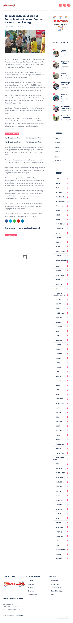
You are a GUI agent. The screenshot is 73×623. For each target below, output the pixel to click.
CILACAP (61, 242)
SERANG (61, 491)
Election (31, 591)
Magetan (61, 381)
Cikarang (61, 237)
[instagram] (40, 617)
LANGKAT (61, 358)
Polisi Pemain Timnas (60, 458)
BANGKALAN (61, 197)
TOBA (61, 541)
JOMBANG (61, 317)
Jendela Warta (61, 313)
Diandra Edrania (61, 251)
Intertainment (32, 594)
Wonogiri (61, 554)
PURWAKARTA (61, 477)
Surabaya (61, 522)
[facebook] (6, 221)
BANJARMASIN (61, 201)
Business (31, 581)
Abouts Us (54, 581)
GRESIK (61, 266)
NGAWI (61, 426)
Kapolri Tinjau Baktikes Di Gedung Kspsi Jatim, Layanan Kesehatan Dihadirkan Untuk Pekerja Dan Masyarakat (66, 95)
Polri (61, 464)
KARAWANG (61, 326)
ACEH (61, 179)
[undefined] (9, 138)
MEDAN (61, 394)
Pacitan (61, 435)
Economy (61, 255)
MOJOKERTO (61, 399)
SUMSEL (61, 513)
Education (31, 584)
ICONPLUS (57, 142)
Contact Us (55, 584)
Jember (61, 308)
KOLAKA (61, 344)
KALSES (61, 322)
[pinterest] (18, 221)
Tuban (61, 545)
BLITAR (61, 215)
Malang (61, 385)
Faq (52, 594)
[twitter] (10, 221)
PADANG (61, 439)
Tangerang (61, 532)
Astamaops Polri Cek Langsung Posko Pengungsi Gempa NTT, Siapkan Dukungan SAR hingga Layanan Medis (65, 84)
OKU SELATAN (61, 430)
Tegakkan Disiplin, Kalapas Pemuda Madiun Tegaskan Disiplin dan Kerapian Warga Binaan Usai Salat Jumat (65, 63)
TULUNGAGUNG (61, 550)
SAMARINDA (61, 482)
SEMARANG (61, 486)
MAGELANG (61, 376)
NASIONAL (61, 412)
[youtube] (44, 617)
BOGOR (61, 219)
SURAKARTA (61, 527)
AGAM (61, 183)
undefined (17, 138)
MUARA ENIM (61, 403)
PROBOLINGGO (61, 473)
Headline (57, 138)
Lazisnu (61, 363)
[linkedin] (22, 221)
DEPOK (61, 246)
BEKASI (61, 210)
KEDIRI (61, 335)
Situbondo (61, 504)
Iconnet (61, 280)
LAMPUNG (61, 354)
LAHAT (61, 349)
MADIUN (61, 372)
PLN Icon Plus (61, 453)
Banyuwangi (61, 206)
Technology (61, 536)
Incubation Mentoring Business (60, 294)
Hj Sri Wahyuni (61, 275)
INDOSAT (57, 147)
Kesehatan (61, 340)
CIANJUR (61, 233)
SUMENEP (61, 509)
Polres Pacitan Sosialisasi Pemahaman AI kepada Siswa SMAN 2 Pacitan (66, 74)
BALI (61, 188)
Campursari (61, 228)
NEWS (56, 156)
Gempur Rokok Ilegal (61, 260)
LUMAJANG (61, 367)
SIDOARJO (61, 495)
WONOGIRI (58, 160)
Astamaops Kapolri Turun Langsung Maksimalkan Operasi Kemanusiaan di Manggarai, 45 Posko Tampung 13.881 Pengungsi (66, 107)
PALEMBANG (61, 444)
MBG (61, 390)
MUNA (61, 408)
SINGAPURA (61, 500)
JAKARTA (57, 151)
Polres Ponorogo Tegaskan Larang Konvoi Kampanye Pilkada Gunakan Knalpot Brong (65, 51)
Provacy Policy (56, 587)
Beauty (30, 587)
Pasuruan (61, 448)
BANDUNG (61, 192)
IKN (61, 289)
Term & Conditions (57, 591)
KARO (61, 331)
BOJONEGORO (61, 224)
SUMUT (61, 518)
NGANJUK (61, 421)
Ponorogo (61, 468)
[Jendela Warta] (9, 5)
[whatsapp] (14, 221)
